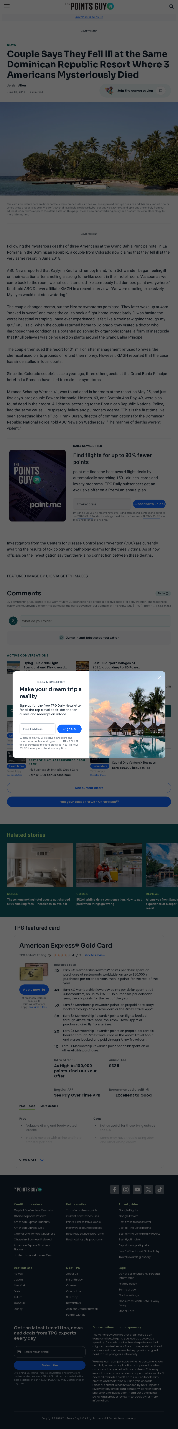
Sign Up (69, 729)
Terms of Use (70, 741)
